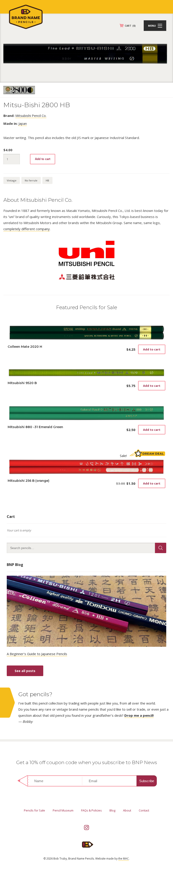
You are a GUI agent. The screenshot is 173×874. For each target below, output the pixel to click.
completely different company (26, 229)
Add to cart (42, 159)
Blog (112, 810)
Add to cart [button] (151, 349)
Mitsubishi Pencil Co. (30, 115)
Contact (144, 810)
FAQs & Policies (91, 810)
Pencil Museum (63, 810)
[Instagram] (86, 827)
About (127, 810)
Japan (22, 123)
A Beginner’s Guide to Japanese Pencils (37, 653)
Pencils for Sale (34, 810)
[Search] (160, 548)
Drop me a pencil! (139, 715)
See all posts (25, 671)
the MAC (123, 858)
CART (130, 25)
